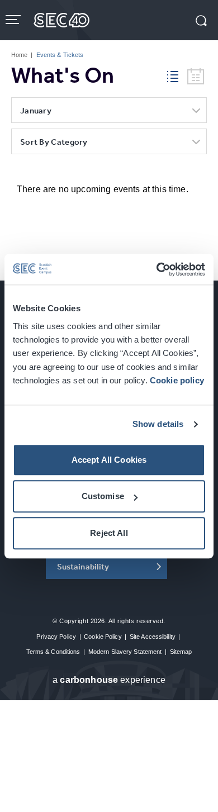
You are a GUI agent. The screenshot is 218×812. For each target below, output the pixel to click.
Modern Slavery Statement (125, 651)
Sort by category (54, 141)
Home (19, 54)
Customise (103, 496)
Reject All (109, 533)
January (35, 110)
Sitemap (181, 651)
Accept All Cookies (109, 459)
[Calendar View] (195, 76)
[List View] (177, 75)
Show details (158, 424)
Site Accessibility (153, 636)
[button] (201, 22)
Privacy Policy (56, 636)
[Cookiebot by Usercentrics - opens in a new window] (156, 269)
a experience (109, 680)
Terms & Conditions (53, 651)
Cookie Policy (102, 636)
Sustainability (83, 566)
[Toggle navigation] (14, 19)
